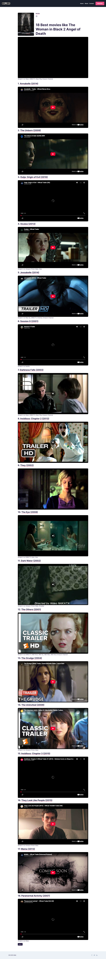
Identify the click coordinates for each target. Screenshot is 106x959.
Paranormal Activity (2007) (35, 895)
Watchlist (100, 3)
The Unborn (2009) (30, 130)
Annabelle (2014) (29, 83)
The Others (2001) (31, 609)
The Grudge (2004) (31, 658)
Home (82, 3)
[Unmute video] (53, 57)
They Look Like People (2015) (36, 800)
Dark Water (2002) (31, 560)
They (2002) (27, 465)
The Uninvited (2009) (32, 705)
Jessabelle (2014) (29, 272)
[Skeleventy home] (6, 3)
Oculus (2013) (27, 224)
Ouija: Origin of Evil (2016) (34, 177)
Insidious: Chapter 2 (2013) (34, 418)
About (86, 3)
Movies (38, 13)
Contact (91, 3)
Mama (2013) (28, 849)
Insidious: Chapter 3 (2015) (35, 753)
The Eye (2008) (29, 512)
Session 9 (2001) (29, 321)
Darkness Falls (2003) (31, 370)
